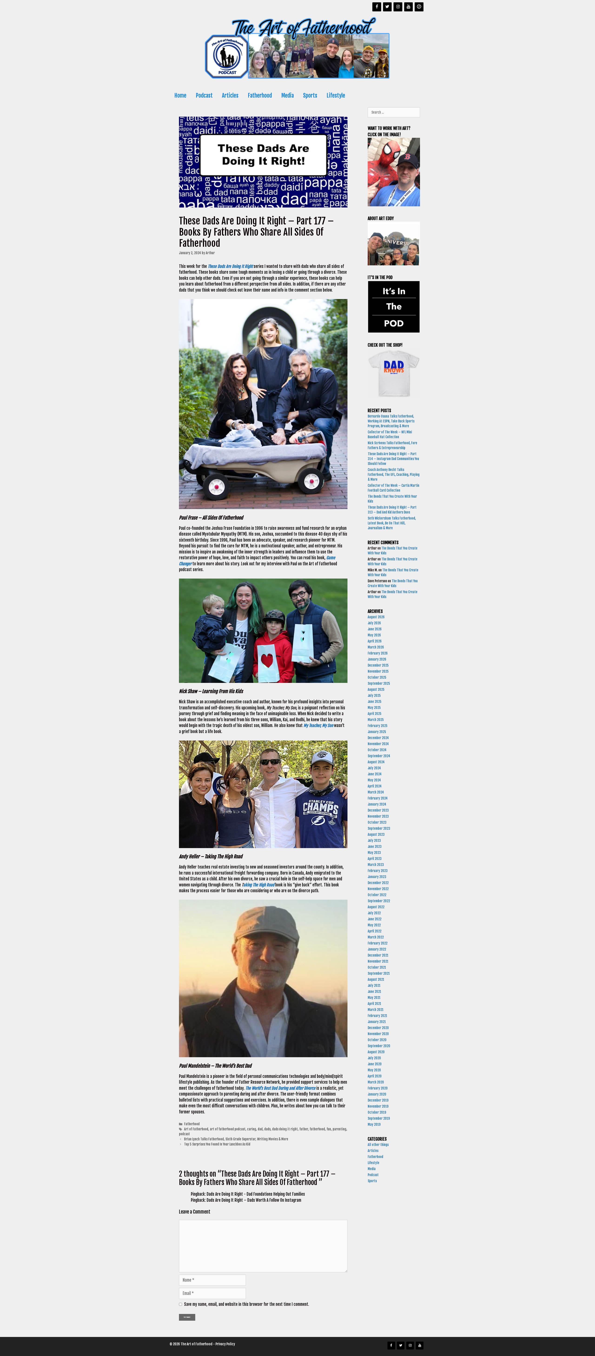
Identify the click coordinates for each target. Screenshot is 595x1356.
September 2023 (379, 828)
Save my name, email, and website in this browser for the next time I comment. (246, 1304)
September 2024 (379, 756)
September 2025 (379, 683)
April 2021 (374, 1004)
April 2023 (375, 859)
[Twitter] (387, 6)
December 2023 (378, 810)
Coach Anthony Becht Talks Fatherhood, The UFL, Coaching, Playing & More (394, 474)
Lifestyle (336, 95)
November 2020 (378, 1034)
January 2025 (377, 732)
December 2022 (378, 883)
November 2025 (378, 671)
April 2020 (375, 1076)
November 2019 (378, 1106)
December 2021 (378, 955)
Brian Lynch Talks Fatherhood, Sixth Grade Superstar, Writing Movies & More (236, 1139)
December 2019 (378, 1100)
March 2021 (375, 1010)
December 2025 (378, 665)
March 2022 (376, 937)
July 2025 (374, 696)
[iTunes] (419, 6)
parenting (339, 1129)
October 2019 (377, 1112)
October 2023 (377, 822)
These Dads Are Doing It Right (230, 266)
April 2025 (374, 714)
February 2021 (377, 1016)
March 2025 (376, 720)
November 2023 (378, 816)
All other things (378, 1145)
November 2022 (378, 889)
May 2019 (374, 1124)
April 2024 (375, 786)
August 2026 (376, 617)
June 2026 (375, 629)
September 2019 (379, 1118)
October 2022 (377, 895)
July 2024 (374, 768)
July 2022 (374, 913)
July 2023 (374, 841)
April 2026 (375, 641)
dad (260, 1129)
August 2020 (376, 1052)
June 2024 (375, 774)
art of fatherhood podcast (227, 1129)
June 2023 (375, 847)
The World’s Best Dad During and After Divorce (280, 1088)
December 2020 (378, 1028)
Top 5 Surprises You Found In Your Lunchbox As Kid (217, 1144)
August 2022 (376, 907)
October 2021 (377, 967)
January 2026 (377, 659)
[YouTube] (408, 6)
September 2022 (379, 901)
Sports (310, 95)
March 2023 (376, 865)
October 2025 (377, 677)
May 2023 (374, 853)
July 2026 (374, 623)
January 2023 (377, 877)
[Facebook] (376, 6)
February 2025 (377, 726)
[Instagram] (397, 6)
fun (329, 1129)
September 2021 (379, 973)
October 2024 (377, 750)
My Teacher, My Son (319, 725)
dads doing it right (285, 1129)
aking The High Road (259, 884)
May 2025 (374, 708)
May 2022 (374, 925)
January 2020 (377, 1094)
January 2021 (377, 1022)
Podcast (204, 95)
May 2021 (374, 998)
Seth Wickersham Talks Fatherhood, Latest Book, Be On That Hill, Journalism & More (392, 523)
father (303, 1129)
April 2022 (374, 931)
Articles (230, 95)
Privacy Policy (225, 1344)
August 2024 (376, 762)
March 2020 (376, 1082)
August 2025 (376, 689)
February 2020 (378, 1088)
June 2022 (374, 919)
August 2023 (376, 834)
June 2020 (375, 1064)
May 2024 (374, 780)
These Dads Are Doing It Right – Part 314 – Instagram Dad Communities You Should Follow (393, 459)
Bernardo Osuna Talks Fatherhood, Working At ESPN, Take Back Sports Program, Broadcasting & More (391, 421)
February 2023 (378, 871)
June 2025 (374, 702)
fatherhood (317, 1129)
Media (287, 95)
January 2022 (377, 949)
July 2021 (374, 985)
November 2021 (378, 961)
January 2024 (377, 804)
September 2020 (379, 1046)
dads (267, 1129)
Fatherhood (260, 95)
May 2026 (374, 635)
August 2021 (376, 979)
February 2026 (378, 653)
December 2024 (378, 738)
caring (251, 1129)
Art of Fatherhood (196, 1129)
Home (180, 95)
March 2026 (376, 647)
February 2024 (378, 798)
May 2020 (374, 1070)
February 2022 (377, 943)
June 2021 (374, 992)
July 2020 (374, 1058)
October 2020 (377, 1040)
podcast (184, 1134)
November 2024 (378, 744)
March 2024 (376, 792)
